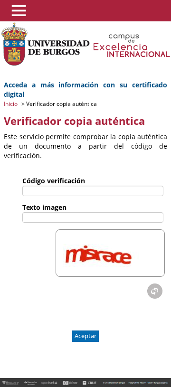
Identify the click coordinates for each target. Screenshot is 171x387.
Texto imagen (44, 207)
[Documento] (154, 291)
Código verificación (53, 180)
